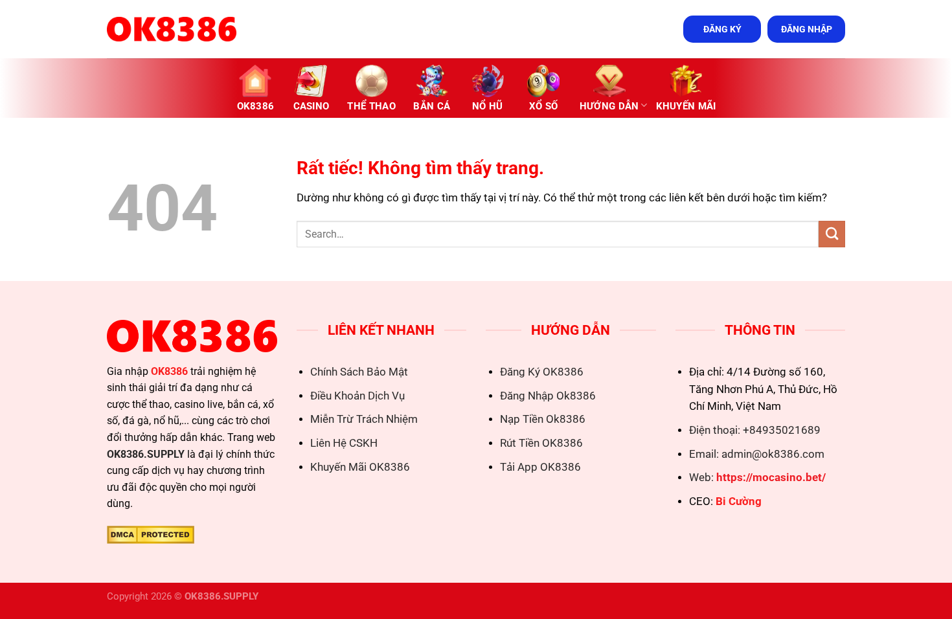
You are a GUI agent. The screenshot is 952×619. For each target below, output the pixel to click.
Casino (311, 106)
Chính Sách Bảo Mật (359, 372)
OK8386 (256, 106)
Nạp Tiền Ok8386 (542, 419)
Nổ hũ (487, 106)
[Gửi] (832, 234)
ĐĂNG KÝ (722, 29)
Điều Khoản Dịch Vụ (357, 396)
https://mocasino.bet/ (771, 477)
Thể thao (371, 106)
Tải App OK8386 (540, 467)
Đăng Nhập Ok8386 (548, 396)
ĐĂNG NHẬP (806, 29)
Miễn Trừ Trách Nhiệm (364, 419)
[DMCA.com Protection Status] (150, 534)
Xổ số (543, 106)
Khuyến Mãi (686, 106)
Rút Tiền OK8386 (541, 443)
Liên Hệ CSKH (344, 443)
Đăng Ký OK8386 (542, 372)
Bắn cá (431, 106)
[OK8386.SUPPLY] (171, 29)
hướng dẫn (609, 106)
